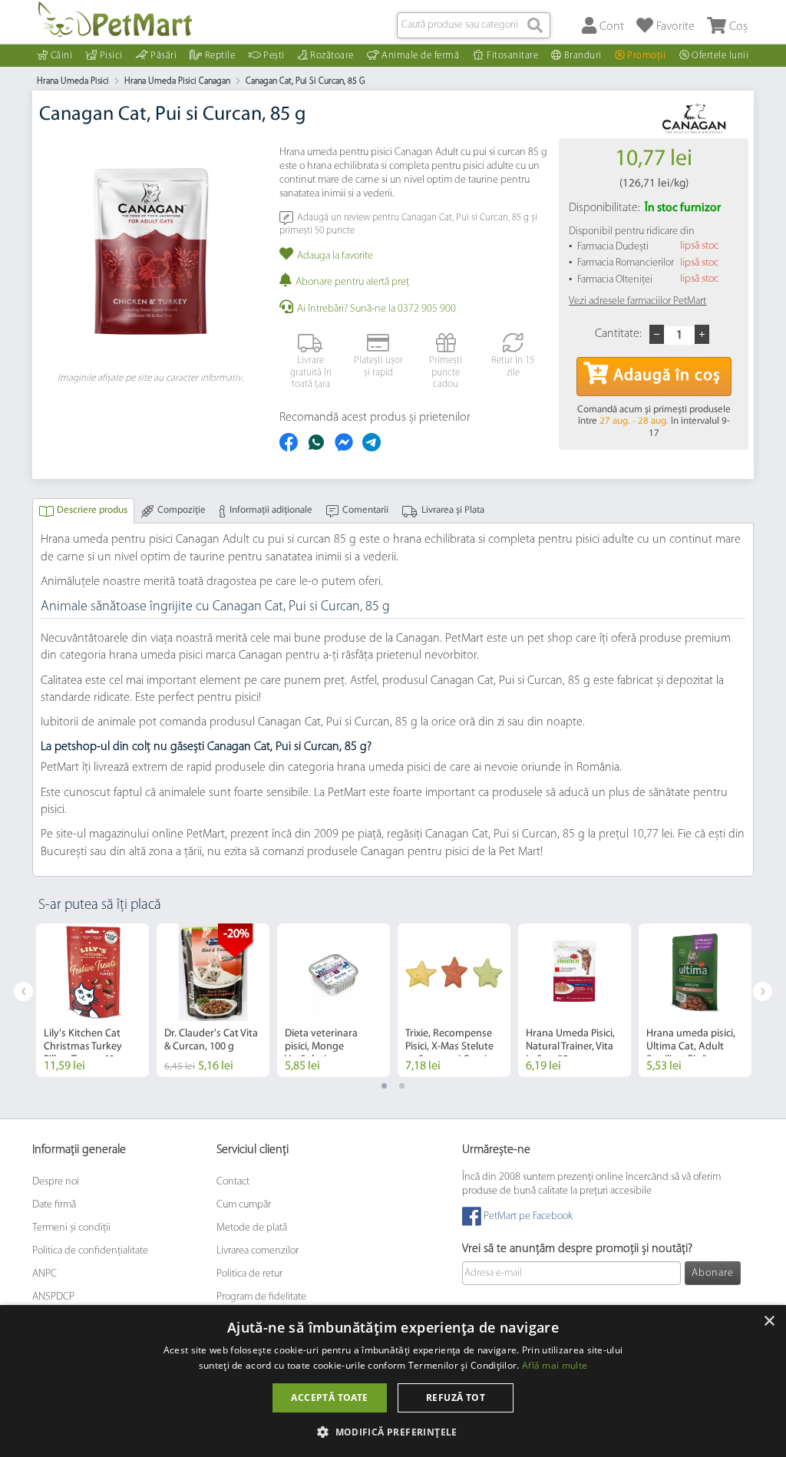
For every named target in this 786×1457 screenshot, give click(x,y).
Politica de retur (249, 1274)
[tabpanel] (92, 1000)
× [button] (768, 1321)
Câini (62, 56)
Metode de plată (251, 1228)
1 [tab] (384, 1085)
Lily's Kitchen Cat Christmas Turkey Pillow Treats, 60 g (83, 1046)
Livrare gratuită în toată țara (311, 372)
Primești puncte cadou (445, 372)
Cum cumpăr (243, 1205)
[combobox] (473, 25)
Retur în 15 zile (512, 366)
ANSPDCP (53, 1297)
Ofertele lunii (720, 56)
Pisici (111, 56)
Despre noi (55, 1182)
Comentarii (365, 510)
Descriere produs (92, 510)
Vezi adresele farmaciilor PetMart (637, 301)
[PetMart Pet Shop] (115, 19)
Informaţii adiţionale (271, 510)
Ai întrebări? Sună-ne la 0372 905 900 (376, 309)
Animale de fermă (420, 56)
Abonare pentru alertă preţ (352, 282)
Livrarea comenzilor (257, 1251)
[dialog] (393, 1381)
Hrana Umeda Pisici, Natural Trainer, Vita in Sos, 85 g (570, 1046)
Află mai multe (554, 1365)
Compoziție (181, 510)
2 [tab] (401, 1085)
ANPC (44, 1274)
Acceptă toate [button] (329, 1397)
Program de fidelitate (261, 1297)
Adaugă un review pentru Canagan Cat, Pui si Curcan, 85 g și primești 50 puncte (408, 224)
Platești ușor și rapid (378, 366)
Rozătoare (332, 56)
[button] (393, 1431)
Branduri (583, 56)
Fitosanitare (512, 56)
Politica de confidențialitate (90, 1251)
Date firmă (54, 1205)
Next (762, 991)
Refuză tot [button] (455, 1397)
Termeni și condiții (71, 1228)
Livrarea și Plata (452, 510)
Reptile (220, 56)
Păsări (163, 56)
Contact (232, 1182)
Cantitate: (618, 334)
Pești (274, 56)
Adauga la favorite (335, 256)
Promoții (646, 56)
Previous (23, 991)
